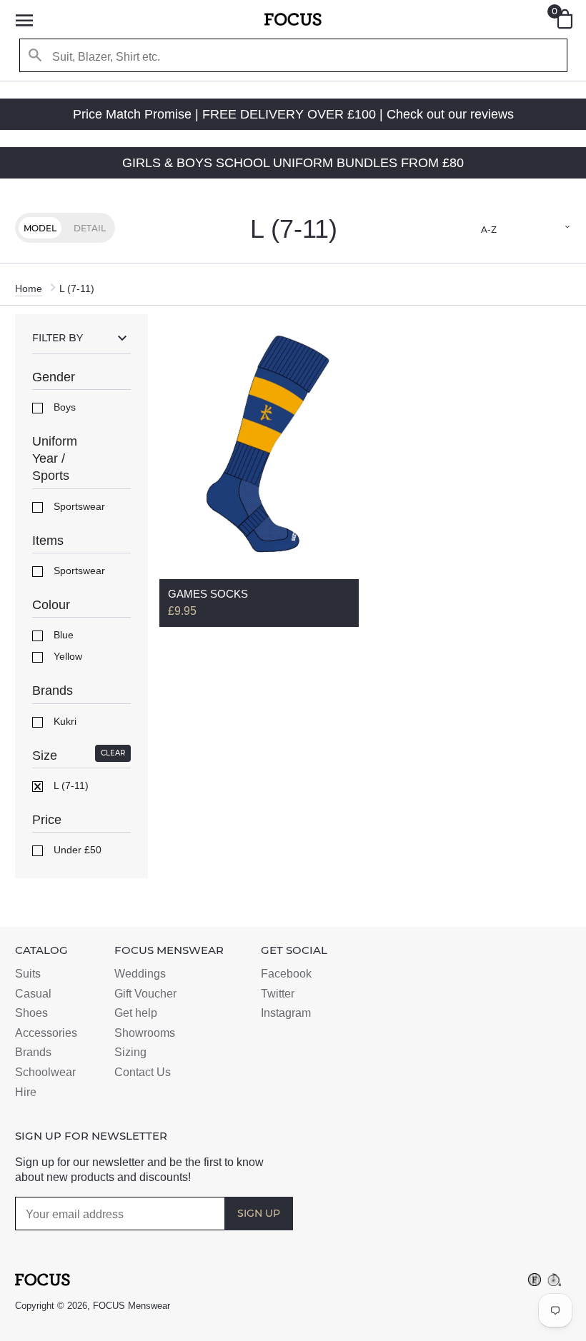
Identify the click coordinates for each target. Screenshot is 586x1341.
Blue (62, 635)
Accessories (46, 1033)
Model (40, 228)
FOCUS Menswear (131, 1305)
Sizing (130, 1052)
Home (28, 288)
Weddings (140, 974)
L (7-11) (70, 785)
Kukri (63, 721)
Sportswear (78, 506)
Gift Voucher (145, 994)
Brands (33, 1052)
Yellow (66, 656)
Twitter (277, 994)
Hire (25, 1092)
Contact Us (142, 1072)
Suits (28, 974)
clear (113, 753)
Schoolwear (45, 1072)
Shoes (31, 1013)
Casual (33, 994)
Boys (63, 407)
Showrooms (144, 1033)
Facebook (286, 974)
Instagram (286, 1013)
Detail (90, 228)
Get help (135, 1013)
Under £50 (76, 849)
